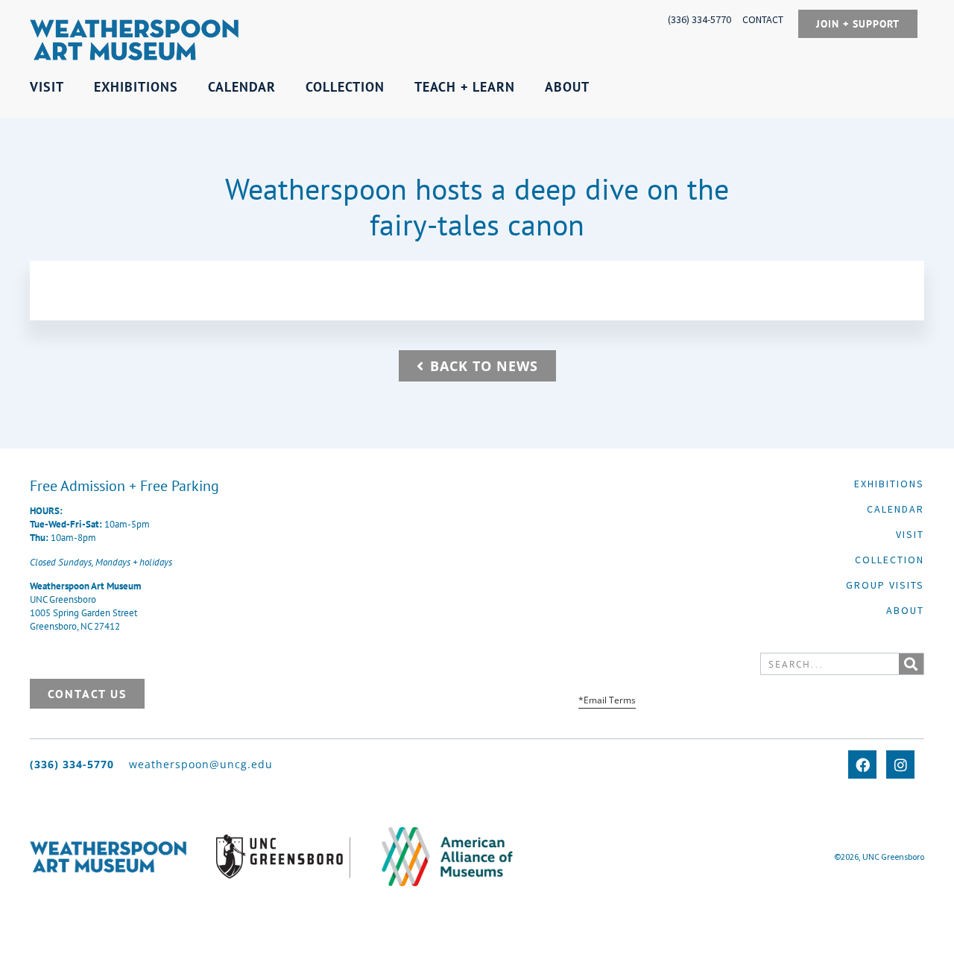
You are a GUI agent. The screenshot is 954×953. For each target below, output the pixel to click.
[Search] (911, 663)
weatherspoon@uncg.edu (201, 764)
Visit (910, 534)
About (905, 610)
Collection (889, 559)
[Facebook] (862, 764)
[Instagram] (900, 764)
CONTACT (762, 19)
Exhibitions (889, 483)
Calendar (895, 509)
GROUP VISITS (885, 585)
